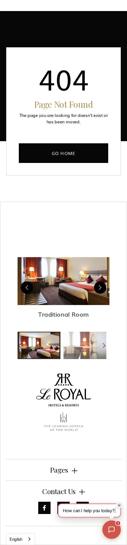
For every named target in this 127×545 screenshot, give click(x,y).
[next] (100, 287)
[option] (39, 345)
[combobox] (20, 539)
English (16, 539)
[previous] (27, 287)
